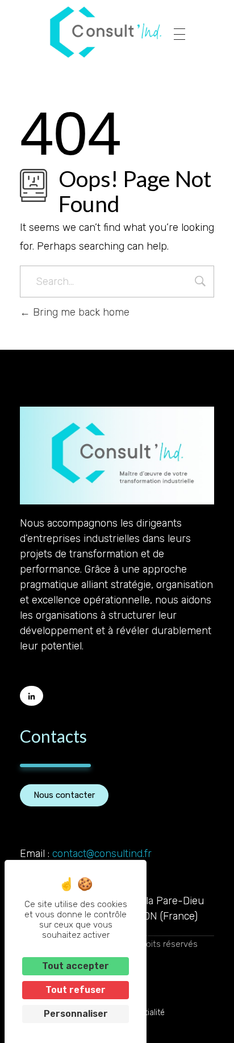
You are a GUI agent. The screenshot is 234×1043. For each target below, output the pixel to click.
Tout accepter (75, 966)
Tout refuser (75, 989)
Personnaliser (76, 1013)
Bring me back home (79, 312)
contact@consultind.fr (102, 853)
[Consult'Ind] (105, 32)
